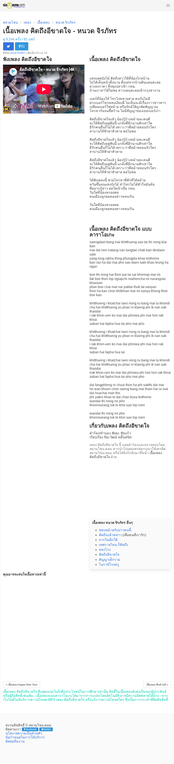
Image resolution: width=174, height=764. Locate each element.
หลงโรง (105, 549)
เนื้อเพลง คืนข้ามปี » (157, 684)
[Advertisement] (130, 487)
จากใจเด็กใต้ (108, 540)
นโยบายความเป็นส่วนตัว (24, 733)
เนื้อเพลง (43, 22)
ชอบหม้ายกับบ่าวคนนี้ (115, 530)
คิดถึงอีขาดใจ (100, 119)
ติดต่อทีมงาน (15, 741)
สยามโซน (10, 22)
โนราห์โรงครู (109, 564)
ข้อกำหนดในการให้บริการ (25, 737)
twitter (47, 729)
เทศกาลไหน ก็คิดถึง (113, 545)
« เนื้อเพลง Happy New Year (21, 684)
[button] (168, 5)
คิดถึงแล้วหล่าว (110, 535)
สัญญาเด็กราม (109, 559)
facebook (31, 729)
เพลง (27, 22)
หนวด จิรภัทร (66, 22)
